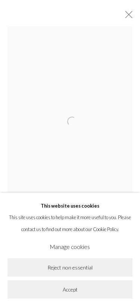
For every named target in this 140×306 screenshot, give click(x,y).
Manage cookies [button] (70, 246)
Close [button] (127, 16)
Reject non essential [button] (70, 268)
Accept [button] (70, 289)
